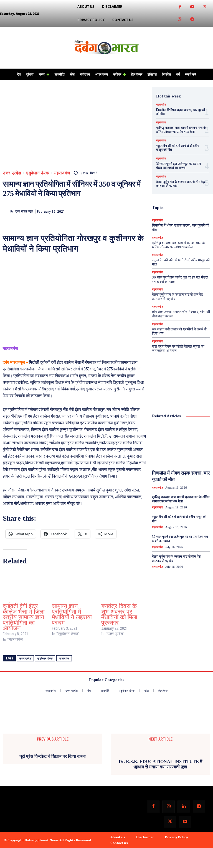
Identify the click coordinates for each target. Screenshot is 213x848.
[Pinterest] (128, 211)
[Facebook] (180, 7)
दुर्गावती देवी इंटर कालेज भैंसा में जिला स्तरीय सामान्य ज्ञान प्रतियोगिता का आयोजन (24, 617)
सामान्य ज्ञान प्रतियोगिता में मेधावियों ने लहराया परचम (72, 614)
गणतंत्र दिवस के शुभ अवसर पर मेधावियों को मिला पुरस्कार (119, 614)
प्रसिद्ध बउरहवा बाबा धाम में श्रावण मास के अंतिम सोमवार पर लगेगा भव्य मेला (181, 130)
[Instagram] (180, 19)
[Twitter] (205, 7)
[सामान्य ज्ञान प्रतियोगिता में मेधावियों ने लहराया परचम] (73, 585)
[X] (115, 211)
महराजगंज (62, 173)
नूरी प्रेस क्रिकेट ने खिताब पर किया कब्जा (52, 756)
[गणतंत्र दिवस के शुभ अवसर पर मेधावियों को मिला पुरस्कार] (123, 585)
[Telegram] (192, 19)
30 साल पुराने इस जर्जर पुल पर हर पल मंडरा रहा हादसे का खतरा (178, 166)
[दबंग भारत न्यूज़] (6, 211)
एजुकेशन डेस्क (45, 658)
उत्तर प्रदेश (12, 173)
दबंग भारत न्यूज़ (24, 211)
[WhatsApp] (140, 211)
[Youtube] (192, 7)
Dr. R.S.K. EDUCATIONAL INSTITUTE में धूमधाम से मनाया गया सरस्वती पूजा (160, 825)
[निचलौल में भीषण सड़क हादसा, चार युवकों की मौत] (181, 445)
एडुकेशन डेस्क (37, 173)
